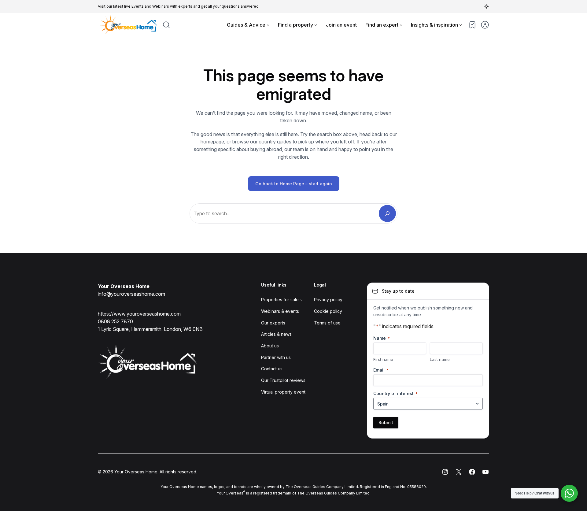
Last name (440, 359)
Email (381, 369)
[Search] (387, 213)
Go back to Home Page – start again (293, 183)
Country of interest (395, 393)
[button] (486, 6)
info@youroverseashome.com (131, 294)
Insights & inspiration (434, 25)
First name (383, 359)
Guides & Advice (246, 25)
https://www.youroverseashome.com (139, 314)
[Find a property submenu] (315, 24)
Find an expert (381, 25)
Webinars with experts (171, 6)
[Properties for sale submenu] (301, 299)
